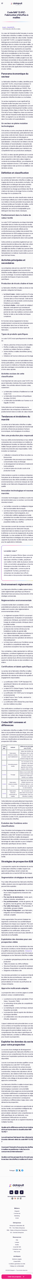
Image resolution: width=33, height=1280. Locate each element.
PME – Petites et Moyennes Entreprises (17, 1230)
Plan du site (17, 1251)
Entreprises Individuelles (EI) (17, 1225)
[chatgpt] (12, 1199)
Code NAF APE (17, 1247)
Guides (17, 1244)
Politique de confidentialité (17, 1266)
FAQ (17, 1240)
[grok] (18, 1199)
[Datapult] (16, 3)
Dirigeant (17, 1211)
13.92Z (4, 755)
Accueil (4, 27)
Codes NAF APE (10, 27)
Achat (17, 1218)
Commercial (17, 1213)
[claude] (15, 1199)
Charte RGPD (16, 1261)
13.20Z (4, 774)
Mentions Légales (17, 1259)
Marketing (17, 1215)
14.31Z (4, 793)
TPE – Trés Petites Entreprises (17, 1228)
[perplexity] (21, 1199)
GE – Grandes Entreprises (17, 1232)
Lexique (17, 1242)
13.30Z (4, 765)
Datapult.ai (28, 951)
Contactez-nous (17, 1249)
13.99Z (4, 784)
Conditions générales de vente (17, 1263)
